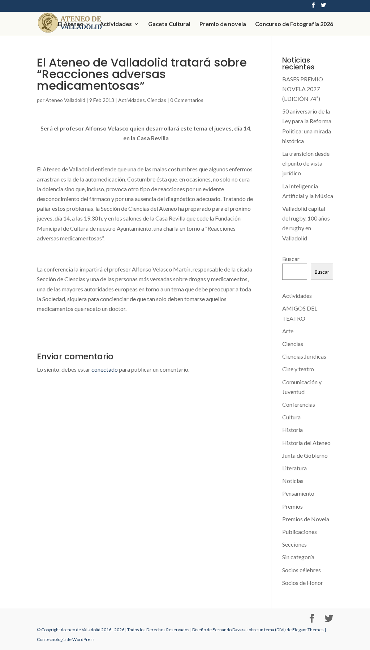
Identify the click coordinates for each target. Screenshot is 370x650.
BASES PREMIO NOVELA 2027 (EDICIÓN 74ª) (302, 89)
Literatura (294, 468)
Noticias (293, 480)
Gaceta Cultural (169, 24)
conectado (104, 369)
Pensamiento (298, 493)
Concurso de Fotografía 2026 (294, 24)
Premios (292, 506)
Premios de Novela (305, 519)
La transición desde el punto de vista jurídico (306, 163)
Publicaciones (299, 531)
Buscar (291, 258)
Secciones (294, 544)
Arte (287, 331)
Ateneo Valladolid (65, 100)
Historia (292, 429)
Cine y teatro (298, 368)
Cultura (291, 417)
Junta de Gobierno (305, 455)
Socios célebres (301, 569)
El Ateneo (70, 24)
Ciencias (156, 100)
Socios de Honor (302, 582)
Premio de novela (222, 24)
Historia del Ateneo (306, 442)
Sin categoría (298, 556)
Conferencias (298, 404)
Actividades (116, 24)
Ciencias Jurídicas (304, 356)
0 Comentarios (186, 100)
